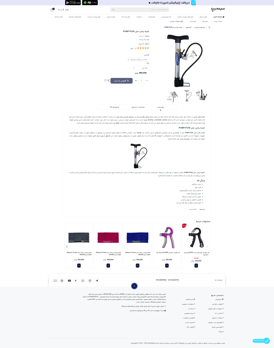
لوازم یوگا (205, 21)
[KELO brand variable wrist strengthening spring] (196, 238)
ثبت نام (60, 10)
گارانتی (146, 55)
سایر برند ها (142, 40)
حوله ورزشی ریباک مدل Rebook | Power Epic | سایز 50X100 (137, 254)
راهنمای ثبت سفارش (215, 322)
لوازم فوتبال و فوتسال (75, 17)
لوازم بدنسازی (203, 17)
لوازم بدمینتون (111, 17)
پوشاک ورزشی (218, 21)
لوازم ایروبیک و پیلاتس (93, 17)
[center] (113, 10)
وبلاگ (220, 332)
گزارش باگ (190, 327)
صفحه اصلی (218, 17)
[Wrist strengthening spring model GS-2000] (167, 238)
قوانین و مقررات (188, 318)
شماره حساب (189, 322)
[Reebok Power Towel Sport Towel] (137, 238)
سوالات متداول (217, 318)
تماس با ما (219, 313)
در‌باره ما (191, 309)
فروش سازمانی (217, 304)
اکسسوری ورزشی (166, 17)
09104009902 (161, 280)
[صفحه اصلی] (209, 27)
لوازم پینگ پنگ (125, 17)
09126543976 (173, 280)
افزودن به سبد (120, 81)
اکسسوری (188, 27)
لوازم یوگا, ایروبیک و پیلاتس (185, 17)
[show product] (196, 265)
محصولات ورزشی (175, 21)
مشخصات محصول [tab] (138, 107)
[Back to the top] (134, 286)
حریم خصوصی (189, 313)
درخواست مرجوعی (188, 304)
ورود (66, 10)
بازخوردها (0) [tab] (114, 107)
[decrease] (147, 81)
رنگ (147, 63)
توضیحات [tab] (160, 107)
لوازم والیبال (151, 17)
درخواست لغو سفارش (215, 309)
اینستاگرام (190, 299)
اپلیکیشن (218, 299)
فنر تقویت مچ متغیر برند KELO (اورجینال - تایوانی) (196, 254)
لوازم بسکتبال (58, 17)
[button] (67, 246)
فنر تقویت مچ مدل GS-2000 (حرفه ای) (168, 253)
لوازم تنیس (193, 21)
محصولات (139, 17)
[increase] (136, 81)
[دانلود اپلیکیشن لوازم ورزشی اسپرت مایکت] (137, 2)
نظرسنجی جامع (217, 327)
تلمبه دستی (192, 209)
